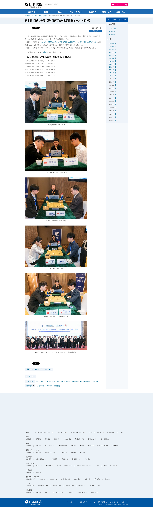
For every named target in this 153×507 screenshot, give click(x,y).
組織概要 (28, 492)
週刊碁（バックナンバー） (64, 465)
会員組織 (29, 470)
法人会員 (38, 472)
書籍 (98, 465)
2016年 (111, 70)
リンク (28, 483)
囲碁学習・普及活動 (32, 477)
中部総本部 (54, 459)
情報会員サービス (77, 432)
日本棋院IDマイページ (44, 432)
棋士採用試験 (63, 445)
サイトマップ (124, 502)
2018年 (111, 64)
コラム (121, 432)
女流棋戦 (47, 439)
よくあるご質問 (82, 492)
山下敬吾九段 (62, 42)
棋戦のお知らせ (43, 15)
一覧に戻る (31, 376)
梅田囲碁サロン (76, 459)
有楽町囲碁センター (41, 459)
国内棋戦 (38, 439)
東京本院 (28, 459)
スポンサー (70, 492)
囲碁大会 (38, 452)
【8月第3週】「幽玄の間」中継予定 (43, 386)
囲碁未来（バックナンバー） (84, 465)
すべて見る (112, 28)
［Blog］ (97, 445)
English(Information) (52, 4)
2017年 (111, 67)
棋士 (27, 443)
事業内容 (38, 492)
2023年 (111, 49)
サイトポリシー (72, 502)
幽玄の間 (45, 52)
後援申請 (73, 452)
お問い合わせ (94, 492)
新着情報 (28, 439)
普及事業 (87, 479)
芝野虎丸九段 (52, 42)
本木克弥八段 (81, 42)
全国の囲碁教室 (65, 479)
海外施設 (87, 459)
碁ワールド (39, 465)
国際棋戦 (56, 439)
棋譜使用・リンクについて (87, 502)
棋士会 (82, 445)
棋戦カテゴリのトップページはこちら (39, 369)
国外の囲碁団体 (69, 485)
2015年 (111, 73)
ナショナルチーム (50, 445)
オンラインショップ (95, 432)
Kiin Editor (42, 479)
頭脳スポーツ (82, 485)
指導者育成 (97, 479)
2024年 (111, 46)
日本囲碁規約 (105, 439)
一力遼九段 (42, 42)
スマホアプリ (53, 479)
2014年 (111, 76)
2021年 (111, 55)
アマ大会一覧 (63, 452)
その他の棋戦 (67, 439)
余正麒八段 (72, 42)
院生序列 (73, 445)
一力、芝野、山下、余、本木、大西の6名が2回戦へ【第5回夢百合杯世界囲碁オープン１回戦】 (63, 381)
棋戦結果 (95, 31)
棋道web (48, 465)
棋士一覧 (38, 445)
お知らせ (111, 432)
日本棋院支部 (30, 485)
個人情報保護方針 (103, 502)
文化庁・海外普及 (95, 485)
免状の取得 (77, 479)
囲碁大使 (107, 479)
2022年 (111, 52)
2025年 (111, 43)
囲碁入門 (29, 432)
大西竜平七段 (91, 42)
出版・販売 (30, 463)
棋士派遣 (82, 452)
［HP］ (93, 445)
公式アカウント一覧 (57, 492)
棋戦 (36, 15)
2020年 (111, 58)
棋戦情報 (112, 31)
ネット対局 (61, 432)
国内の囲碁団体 (56, 485)
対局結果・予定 (79, 439)
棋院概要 (29, 490)
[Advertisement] (117, 137)
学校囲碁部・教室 (43, 485)
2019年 (111, 61)
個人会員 (28, 472)
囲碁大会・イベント (32, 450)
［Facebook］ (105, 445)
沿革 (46, 492)
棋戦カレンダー (92, 439)
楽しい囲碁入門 (30, 479)
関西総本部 (65, 459)
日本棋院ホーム (29, 15)
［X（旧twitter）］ (114, 445)
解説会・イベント (50, 452)
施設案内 (29, 457)
